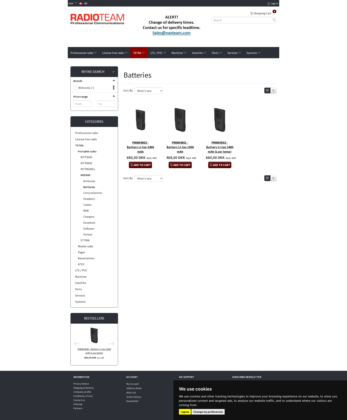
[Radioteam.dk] (97, 18)
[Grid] (267, 90)
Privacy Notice (81, 383)
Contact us (79, 400)
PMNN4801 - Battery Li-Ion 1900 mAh (180, 147)
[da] (80, 3)
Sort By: (128, 90)
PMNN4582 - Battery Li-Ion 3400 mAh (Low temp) (94, 351)
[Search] (274, 20)
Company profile (82, 391)
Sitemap (77, 404)
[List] (273, 90)
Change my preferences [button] (208, 411)
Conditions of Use (83, 396)
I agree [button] (185, 411)
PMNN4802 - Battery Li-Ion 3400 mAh (140, 147)
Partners (78, 408)
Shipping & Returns (83, 387)
